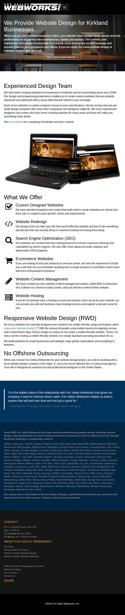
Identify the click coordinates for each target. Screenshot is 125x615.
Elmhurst (41, 453)
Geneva (112, 453)
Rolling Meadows (68, 476)
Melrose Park (89, 466)
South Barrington (65, 479)
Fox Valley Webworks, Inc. (66, 603)
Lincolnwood (96, 463)
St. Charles (108, 479)
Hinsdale (45, 460)
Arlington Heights (42, 443)
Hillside (27, 460)
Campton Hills (66, 447)
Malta (44, 466)
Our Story (9, 546)
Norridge (48, 470)
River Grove (31, 476)
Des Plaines (86, 450)
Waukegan (9, 486)
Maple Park (54, 466)
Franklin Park (99, 453)
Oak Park (16, 473)
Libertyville (72, 463)
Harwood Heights (13, 460)
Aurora (55, 443)
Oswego (46, 473)
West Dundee (47, 486)
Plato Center (96, 473)
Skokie (36, 479)
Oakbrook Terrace (31, 473)
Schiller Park (24, 479)
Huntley (73, 460)
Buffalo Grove (39, 447)
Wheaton (60, 486)
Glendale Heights (43, 457)
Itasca (103, 460)
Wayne (19, 486)
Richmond (18, 476)
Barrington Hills (80, 443)
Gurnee (79, 457)
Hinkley (36, 460)
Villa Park (63, 483)
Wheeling (71, 486)
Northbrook (93, 470)
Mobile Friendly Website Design (20, 553)
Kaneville (112, 460)
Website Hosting (12, 569)
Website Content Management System (24, 566)
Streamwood (10, 483)
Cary (109, 447)
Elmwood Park (55, 453)
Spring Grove (95, 479)
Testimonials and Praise (16, 549)
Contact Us (13, 533)
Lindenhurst (110, 463)
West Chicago (31, 486)
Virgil (71, 483)
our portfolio (16, 121)
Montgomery (103, 466)
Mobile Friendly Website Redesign (21, 556)
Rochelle (42, 476)
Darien (66, 450)
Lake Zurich (59, 463)
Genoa (7, 457)
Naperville (31, 470)
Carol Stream (82, 447)
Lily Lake (83, 463)
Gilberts (16, 457)
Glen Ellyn (27, 457)
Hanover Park (104, 457)
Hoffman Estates (59, 460)
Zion (31, 489)
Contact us (47, 497)
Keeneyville (10, 463)
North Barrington (77, 470)
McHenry (76, 466)
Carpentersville (97, 447)
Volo (77, 483)
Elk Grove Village (27, 453)
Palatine (56, 473)
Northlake (105, 470)
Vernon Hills (50, 483)
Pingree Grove (81, 473)
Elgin (14, 453)
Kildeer (20, 463)
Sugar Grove (24, 483)
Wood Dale (105, 486)
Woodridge (9, 489)
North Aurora (61, 470)
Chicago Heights (29, 450)
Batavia (102, 443)
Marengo (65, 466)
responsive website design (19, 328)
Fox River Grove (83, 453)
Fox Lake (68, 453)
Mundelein (19, 470)
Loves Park (34, 466)
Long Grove (20, 466)
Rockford (53, 476)
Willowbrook (83, 486)
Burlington (53, 447)
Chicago (15, 450)
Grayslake (68, 457)
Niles (40, 470)
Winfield (94, 486)
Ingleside (83, 460)
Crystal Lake (55, 450)
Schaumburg (10, 479)
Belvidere (112, 443)
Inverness (94, 460)
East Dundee (110, 450)
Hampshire (90, 457)
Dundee (98, 450)
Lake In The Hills (43, 463)
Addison (8, 443)
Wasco (97, 483)
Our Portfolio (10, 572)
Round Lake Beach (102, 476)
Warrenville (86, 483)
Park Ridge (67, 473)
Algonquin (18, 443)
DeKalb (75, 450)
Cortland (43, 450)
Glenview (57, 457)
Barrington (66, 443)
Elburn (7, 453)
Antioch (28, 443)
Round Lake (84, 476)
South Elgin (81, 479)
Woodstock (22, 489)
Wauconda (107, 483)
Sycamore (38, 483)
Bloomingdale (24, 447)
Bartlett (93, 443)
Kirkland (29, 463)
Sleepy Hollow (48, 479)
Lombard (8, 466)
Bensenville (10, 447)
